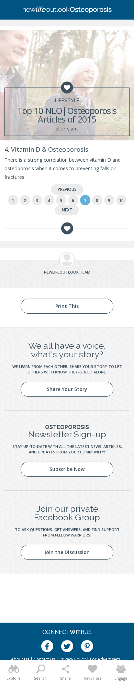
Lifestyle (67, 100)
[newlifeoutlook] (67, 10)
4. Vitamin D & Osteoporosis (46, 149)
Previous (67, 189)
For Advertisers (105, 659)
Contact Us (44, 659)
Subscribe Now (67, 469)
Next (67, 210)
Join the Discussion (67, 552)
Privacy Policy (72, 659)
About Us (20, 659)
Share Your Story (67, 389)
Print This (67, 306)
